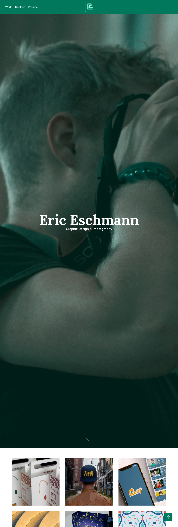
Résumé (33, 7)
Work (8, 7)
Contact (20, 7)
